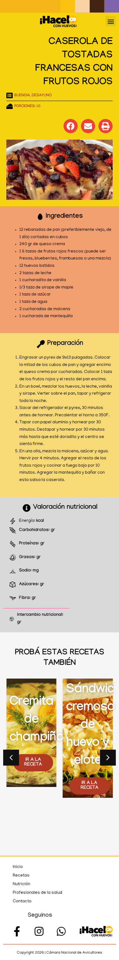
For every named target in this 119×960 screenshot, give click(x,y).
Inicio (18, 867)
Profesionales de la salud (37, 893)
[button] (110, 21)
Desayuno (42, 95)
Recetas (21, 875)
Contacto (22, 901)
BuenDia (22, 95)
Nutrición (21, 884)
